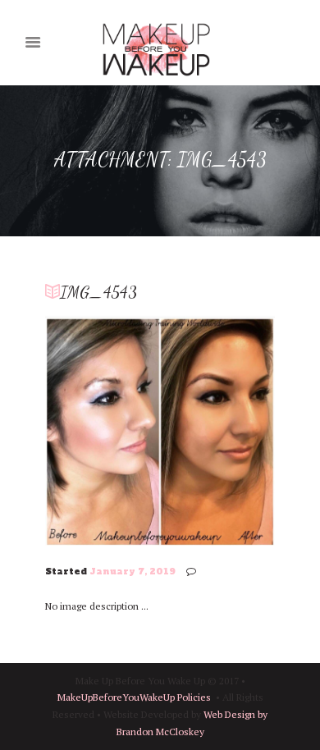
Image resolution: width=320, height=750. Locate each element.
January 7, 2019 (132, 571)
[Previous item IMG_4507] (102, 430)
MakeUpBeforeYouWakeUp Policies (134, 697)
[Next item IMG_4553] (217, 430)
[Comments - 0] (193, 571)
